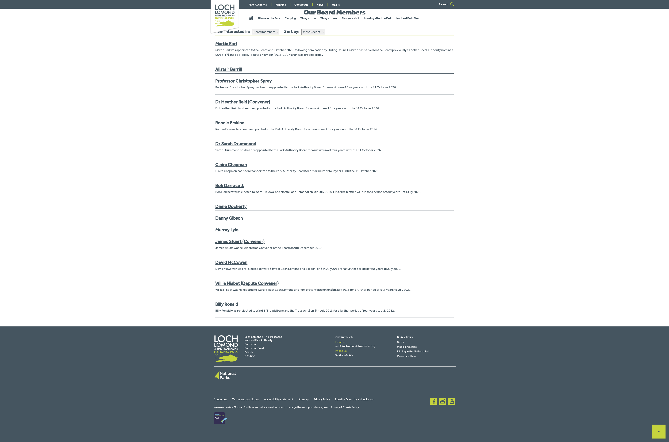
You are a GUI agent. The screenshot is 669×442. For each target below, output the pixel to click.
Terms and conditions (245, 399)
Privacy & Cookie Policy (345, 407)
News (320, 4)
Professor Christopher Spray (243, 81)
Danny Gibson (229, 218)
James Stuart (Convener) (240, 241)
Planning (280, 4)
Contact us (301, 4)
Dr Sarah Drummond (235, 143)
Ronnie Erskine (229, 122)
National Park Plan (407, 18)
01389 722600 (344, 354)
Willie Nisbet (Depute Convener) (247, 283)
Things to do (308, 18)
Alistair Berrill (228, 69)
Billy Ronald (226, 304)
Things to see (328, 18)
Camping (290, 18)
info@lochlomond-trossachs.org (355, 346)
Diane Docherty (231, 206)
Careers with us (406, 356)
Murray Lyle (227, 230)
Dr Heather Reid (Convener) (242, 102)
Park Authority (258, 4)
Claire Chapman (231, 164)
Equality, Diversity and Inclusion (354, 399)
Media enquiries (407, 346)
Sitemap (303, 399)
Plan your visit (350, 18)
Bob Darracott (229, 185)
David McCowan (231, 262)
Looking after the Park (378, 18)
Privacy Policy (322, 399)
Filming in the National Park (413, 351)
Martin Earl (226, 43)
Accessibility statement (278, 399)
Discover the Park (269, 18)
